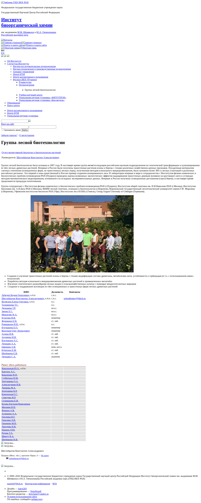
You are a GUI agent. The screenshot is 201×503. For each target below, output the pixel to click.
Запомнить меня (12, 130)
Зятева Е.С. (7, 311)
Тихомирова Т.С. (10, 305)
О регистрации (26, 135)
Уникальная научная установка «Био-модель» (42, 100)
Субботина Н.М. (10, 378)
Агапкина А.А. (9, 413)
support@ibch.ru (15, 483)
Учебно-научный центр (30, 95)
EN (2, 53)
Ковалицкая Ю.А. (10, 368)
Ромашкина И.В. (10, 324)
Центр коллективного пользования (30, 77)
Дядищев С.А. (9, 356)
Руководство (25, 82)
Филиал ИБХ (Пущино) (25, 79)
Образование (13, 103)
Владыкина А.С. (10, 340)
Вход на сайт (7, 124)
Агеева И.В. (8, 334)
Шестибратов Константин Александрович (38, 157)
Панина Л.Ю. (8, 430)
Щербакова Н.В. (10, 439)
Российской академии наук (14, 35)
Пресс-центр (13, 105)
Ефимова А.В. (9, 347)
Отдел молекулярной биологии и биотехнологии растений (31, 152)
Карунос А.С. (8, 371)
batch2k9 (22, 488)
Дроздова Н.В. (9, 426)
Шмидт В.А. (8, 436)
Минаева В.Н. (9, 407)
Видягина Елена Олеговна (15, 301)
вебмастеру (37, 499)
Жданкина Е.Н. (9, 321)
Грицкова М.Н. (9, 423)
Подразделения (26, 85)
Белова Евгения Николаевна (16, 404)
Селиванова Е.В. (10, 401)
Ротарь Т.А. (7, 433)
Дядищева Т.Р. (9, 308)
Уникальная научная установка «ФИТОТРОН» (42, 97)
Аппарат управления (23, 71)
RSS (55, 483)
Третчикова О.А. (10, 381)
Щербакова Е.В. (10, 353)
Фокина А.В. (8, 410)
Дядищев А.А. (9, 343)
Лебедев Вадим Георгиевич (15, 295)
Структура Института (18, 63)
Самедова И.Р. (9, 397)
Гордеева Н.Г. (8, 417)
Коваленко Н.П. (10, 375)
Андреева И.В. (9, 337)
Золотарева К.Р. (9, 391)
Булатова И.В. (9, 318)
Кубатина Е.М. (9, 350)
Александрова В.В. (11, 384)
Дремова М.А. (9, 388)
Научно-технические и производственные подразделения (42, 69)
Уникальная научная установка (22, 116)
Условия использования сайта (22, 496)
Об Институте (14, 61)
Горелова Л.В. (9, 420)
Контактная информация (37, 483)
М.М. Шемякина (25, 32)
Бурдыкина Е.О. (10, 327)
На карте (45, 455)
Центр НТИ (19, 74)
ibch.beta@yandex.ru (39, 494)
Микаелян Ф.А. (9, 314)
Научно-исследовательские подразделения (34, 66)
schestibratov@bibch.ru (75, 298)
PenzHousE (35, 491)
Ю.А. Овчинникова (46, 32)
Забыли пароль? (9, 135)
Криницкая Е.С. (10, 394)
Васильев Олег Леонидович (16, 331)
